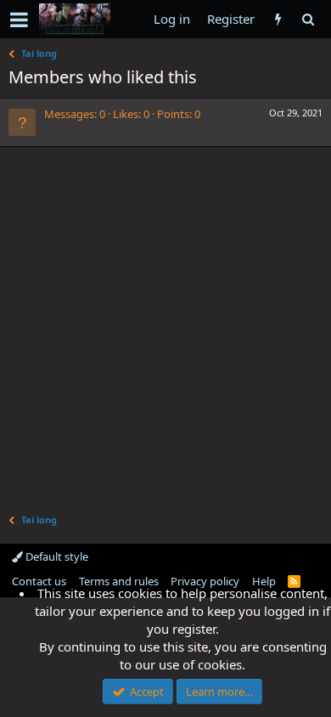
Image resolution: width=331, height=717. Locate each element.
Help (264, 581)
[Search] (308, 19)
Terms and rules (119, 581)
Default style (55, 556)
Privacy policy (205, 581)
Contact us (39, 581)
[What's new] (278, 19)
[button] (19, 20)
